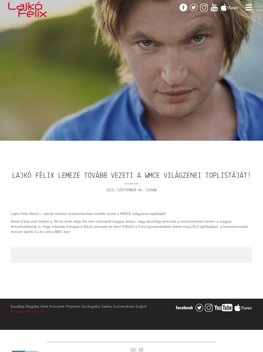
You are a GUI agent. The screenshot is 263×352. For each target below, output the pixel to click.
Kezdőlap (18, 306)
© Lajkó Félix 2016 (27, 312)
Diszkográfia (90, 306)
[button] (18, 339)
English (141, 306)
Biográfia (32, 306)
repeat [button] (133, 349)
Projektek (73, 306)
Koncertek (57, 306)
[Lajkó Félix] (27, 6)
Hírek (44, 306)
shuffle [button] (141, 349)
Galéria (106, 306)
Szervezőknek (123, 306)
